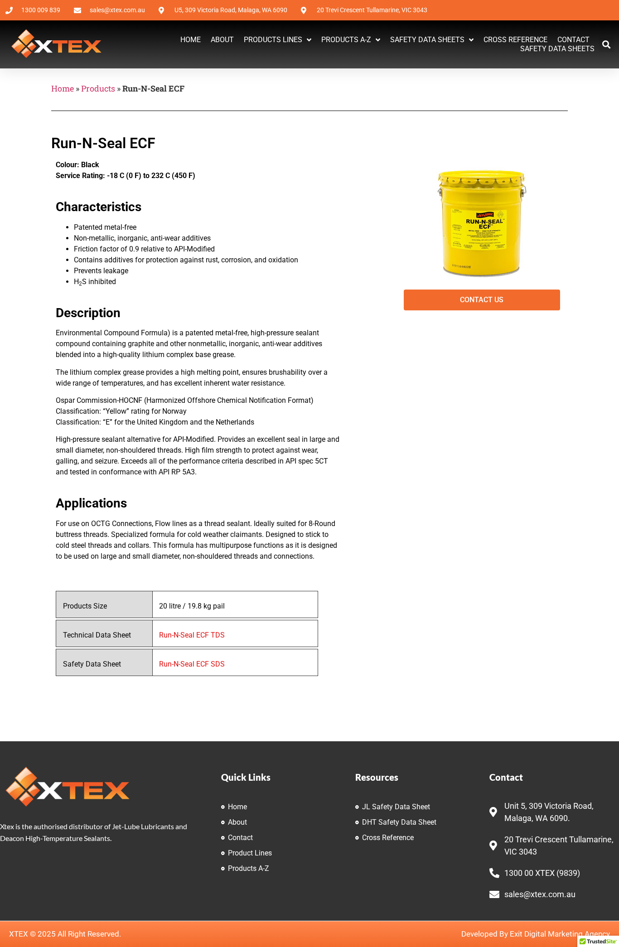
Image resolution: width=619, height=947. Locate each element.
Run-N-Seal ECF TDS (192, 635)
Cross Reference (515, 39)
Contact (573, 39)
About (222, 39)
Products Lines (273, 39)
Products (98, 88)
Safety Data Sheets (427, 39)
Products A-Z (346, 39)
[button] (606, 44)
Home (190, 39)
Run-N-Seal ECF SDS (192, 664)
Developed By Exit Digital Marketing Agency (535, 933)
